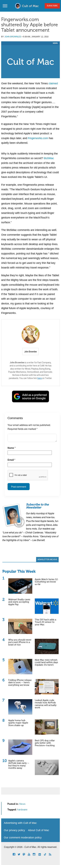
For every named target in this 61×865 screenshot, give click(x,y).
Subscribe (52, 6)
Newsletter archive (47, 560)
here (39, 378)
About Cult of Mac (38, 830)
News (55, 43)
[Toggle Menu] (5, 5)
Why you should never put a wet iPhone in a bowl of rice (19, 642)
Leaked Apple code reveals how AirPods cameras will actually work (45, 704)
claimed (53, 83)
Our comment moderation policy (23, 837)
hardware (22, 810)
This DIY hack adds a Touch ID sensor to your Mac (45, 622)
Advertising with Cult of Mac (20, 822)
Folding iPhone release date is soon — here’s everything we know (20, 682)
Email (11, 459)
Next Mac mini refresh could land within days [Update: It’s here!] (46, 662)
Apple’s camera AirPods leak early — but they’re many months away (18, 764)
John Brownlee (12, 37)
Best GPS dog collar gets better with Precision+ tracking (45, 743)
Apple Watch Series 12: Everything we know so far (46, 581)
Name (12, 448)
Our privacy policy (14, 830)
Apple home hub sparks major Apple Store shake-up (18, 723)
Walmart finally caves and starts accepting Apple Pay (19, 602)
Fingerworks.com (38, 138)
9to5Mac (49, 158)
